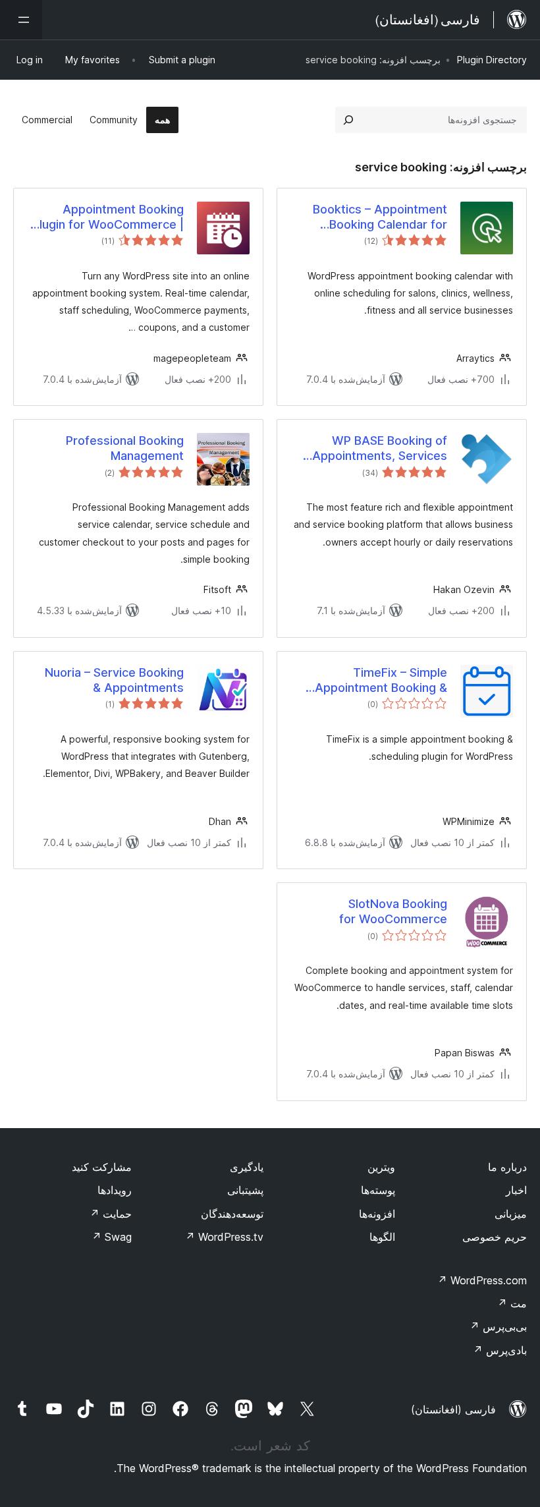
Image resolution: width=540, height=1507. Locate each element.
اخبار (516, 1190)
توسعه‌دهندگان (232, 1213)
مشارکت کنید (102, 1167)
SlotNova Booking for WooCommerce (393, 911)
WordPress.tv (224, 1236)
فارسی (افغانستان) (453, 1409)
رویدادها (114, 1190)
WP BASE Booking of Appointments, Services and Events (379, 449)
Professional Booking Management (125, 448)
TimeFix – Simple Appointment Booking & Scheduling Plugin (381, 681)
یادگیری (246, 1167)
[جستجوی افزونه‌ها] (348, 120)
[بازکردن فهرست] (21, 20)
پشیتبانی (245, 1190)
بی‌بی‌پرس (498, 1326)
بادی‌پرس (500, 1350)
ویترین (381, 1167)
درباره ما (507, 1167)
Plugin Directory (492, 59)
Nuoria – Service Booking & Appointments (114, 680)
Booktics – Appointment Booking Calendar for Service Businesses (380, 217)
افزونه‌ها (377, 1213)
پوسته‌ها (378, 1190)
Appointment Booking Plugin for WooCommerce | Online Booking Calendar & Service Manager (108, 217)
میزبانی (511, 1213)
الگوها (382, 1236)
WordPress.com (482, 1280)
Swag (112, 1236)
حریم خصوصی (494, 1236)
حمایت (111, 1213)
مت (512, 1303)
